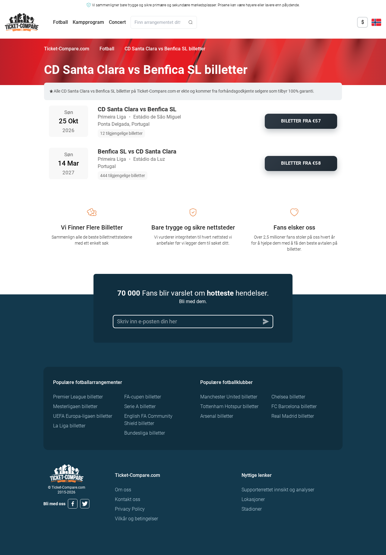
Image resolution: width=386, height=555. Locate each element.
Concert (117, 22)
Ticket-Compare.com (66, 49)
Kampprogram (88, 22)
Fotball (60, 22)
